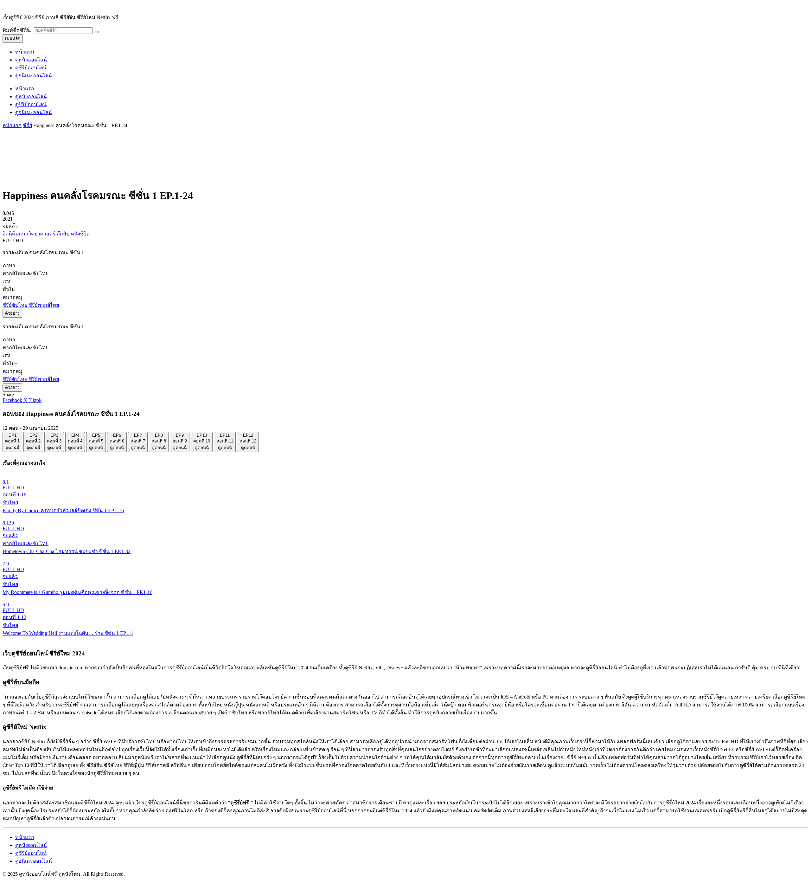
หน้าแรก (24, 52)
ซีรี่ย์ (27, 125)
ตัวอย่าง (12, 313)
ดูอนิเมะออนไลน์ (33, 75)
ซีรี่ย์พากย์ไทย (44, 305)
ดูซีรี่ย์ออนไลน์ (31, 67)
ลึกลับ (64, 233)
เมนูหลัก (12, 38)
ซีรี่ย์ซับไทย (16, 305)
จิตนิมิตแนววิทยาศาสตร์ (30, 233)
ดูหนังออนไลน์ (31, 59)
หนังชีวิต (80, 233)
